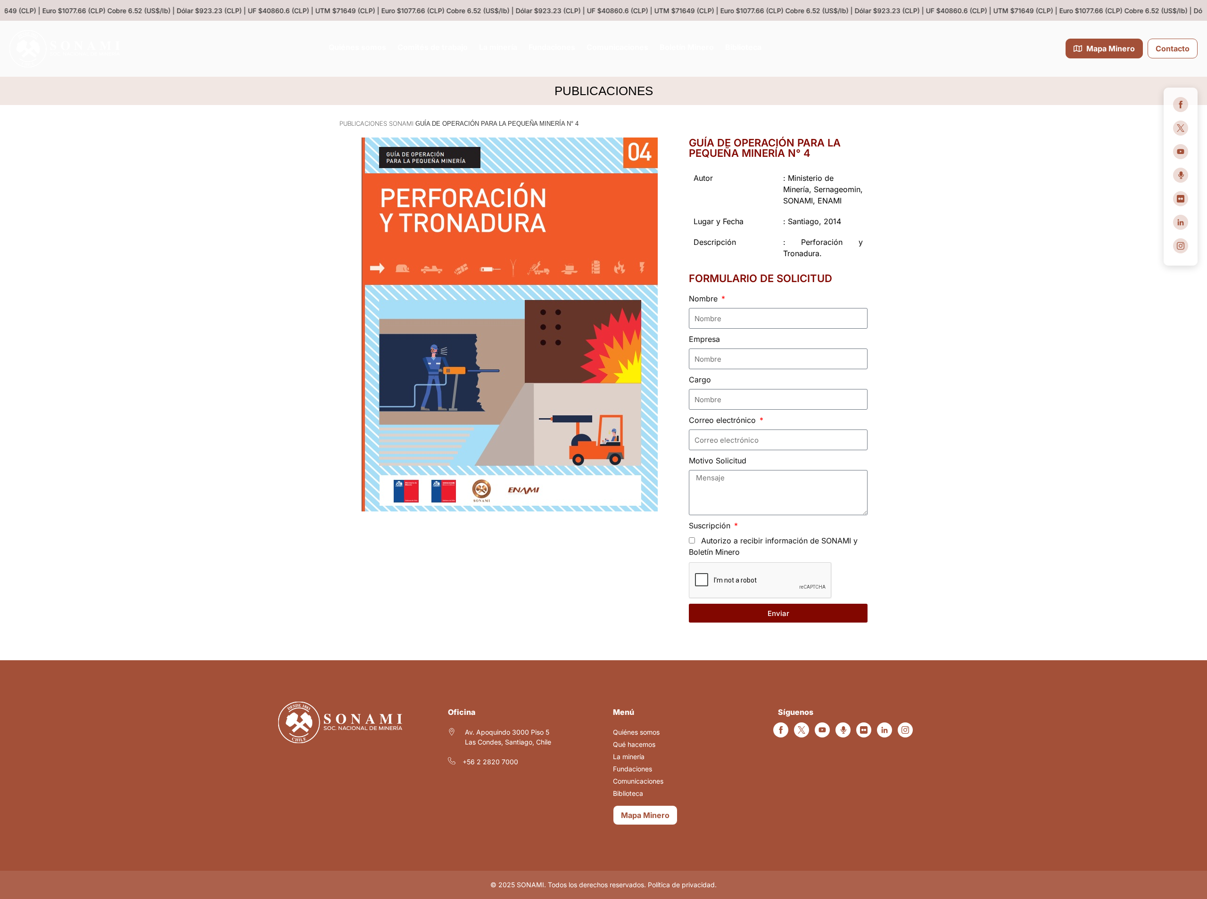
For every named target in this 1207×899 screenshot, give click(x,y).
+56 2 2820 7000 (490, 762)
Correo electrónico (723, 420)
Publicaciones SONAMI (376, 123)
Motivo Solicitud (717, 460)
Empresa (704, 339)
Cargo (700, 379)
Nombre (704, 298)
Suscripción (711, 525)
